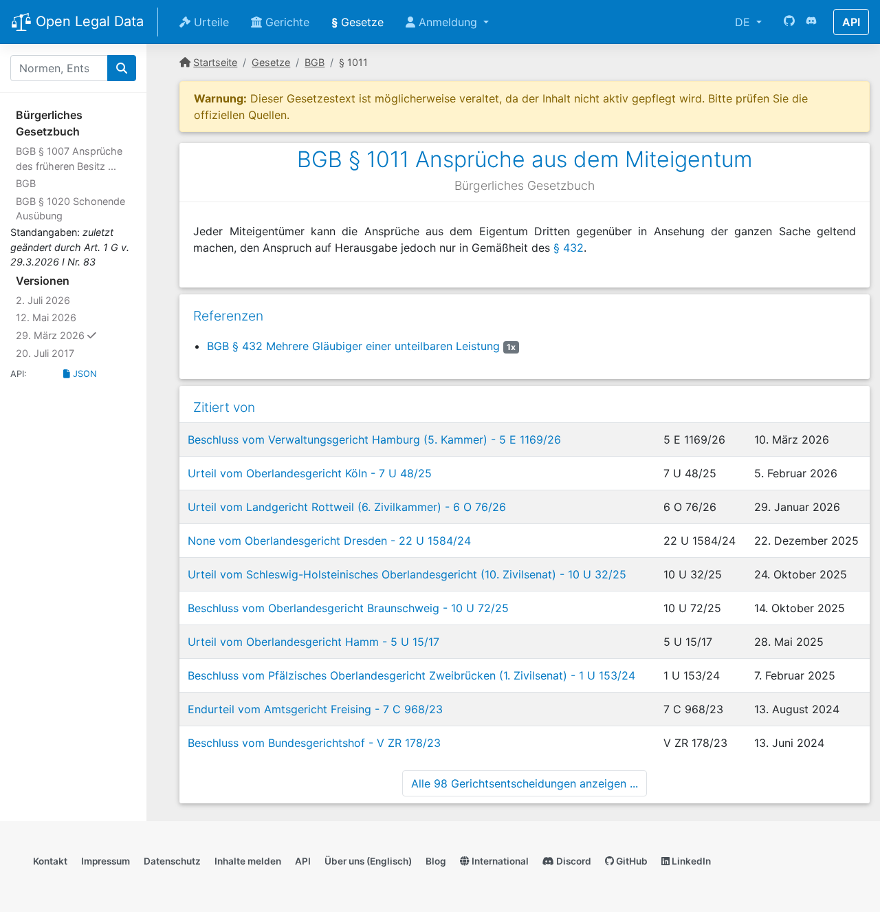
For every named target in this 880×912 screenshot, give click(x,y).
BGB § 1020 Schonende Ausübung (70, 208)
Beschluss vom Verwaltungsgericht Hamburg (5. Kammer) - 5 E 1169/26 (374, 439)
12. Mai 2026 (46, 317)
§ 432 (568, 247)
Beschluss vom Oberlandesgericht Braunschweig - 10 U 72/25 (348, 608)
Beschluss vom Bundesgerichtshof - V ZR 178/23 (314, 743)
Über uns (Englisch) (368, 861)
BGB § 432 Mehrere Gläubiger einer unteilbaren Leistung (353, 346)
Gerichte (285, 22)
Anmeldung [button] (448, 22)
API (851, 22)
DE (744, 22)
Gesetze (357, 22)
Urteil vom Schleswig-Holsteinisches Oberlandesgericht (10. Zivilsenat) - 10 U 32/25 (407, 574)
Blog (436, 861)
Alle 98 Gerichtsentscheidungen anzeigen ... (524, 783)
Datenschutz (172, 861)
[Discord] (811, 22)
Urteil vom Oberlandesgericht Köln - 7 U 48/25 (310, 473)
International (499, 861)
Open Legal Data (88, 21)
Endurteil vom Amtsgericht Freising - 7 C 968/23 (315, 709)
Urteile (209, 22)
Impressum (105, 861)
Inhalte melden (247, 861)
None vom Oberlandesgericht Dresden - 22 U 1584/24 (329, 540)
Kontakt (50, 861)
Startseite (215, 62)
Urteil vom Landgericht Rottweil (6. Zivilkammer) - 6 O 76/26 (347, 507)
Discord (572, 861)
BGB (26, 183)
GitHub (631, 861)
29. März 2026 (76, 335)
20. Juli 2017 (45, 353)
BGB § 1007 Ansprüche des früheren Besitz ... (69, 158)
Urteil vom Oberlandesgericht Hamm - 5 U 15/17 (313, 642)
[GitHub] (789, 22)
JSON (83, 374)
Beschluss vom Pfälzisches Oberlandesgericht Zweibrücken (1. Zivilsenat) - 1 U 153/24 (411, 675)
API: (18, 374)
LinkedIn (690, 861)
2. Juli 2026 (43, 300)
